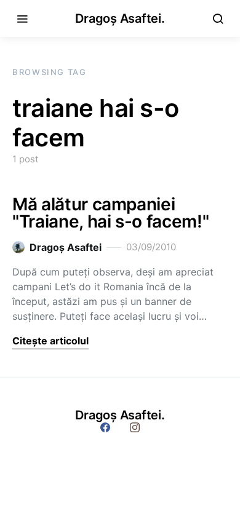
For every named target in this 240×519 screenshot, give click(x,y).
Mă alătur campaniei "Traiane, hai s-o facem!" (110, 213)
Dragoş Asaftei (66, 247)
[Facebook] (105, 427)
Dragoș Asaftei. (119, 18)
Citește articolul (50, 341)
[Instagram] (134, 427)
